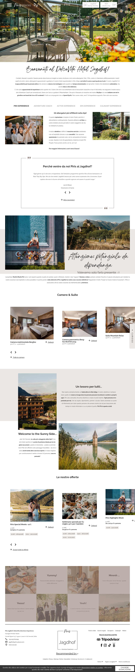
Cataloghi (118, 630)
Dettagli (49, 342)
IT (125, 4)
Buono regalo (102, 630)
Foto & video (92, 630)
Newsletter (67, 659)
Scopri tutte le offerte (19, 550)
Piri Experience (21, 106)
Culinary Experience (110, 106)
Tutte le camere (17, 357)
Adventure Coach (43, 106)
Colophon (45, 659)
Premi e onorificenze (124, 661)
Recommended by (67, 653)
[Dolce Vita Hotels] (36, 5)
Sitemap (56, 659)
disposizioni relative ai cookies (92, 668)
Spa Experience (87, 106)
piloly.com (89, 659)
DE (122, 4)
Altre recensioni (67, 200)
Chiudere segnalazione (125, 669)
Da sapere (110, 630)
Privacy (51, 659)
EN (128, 4)
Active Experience (66, 106)
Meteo (124, 630)
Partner (61, 659)
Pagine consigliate (111, 661)
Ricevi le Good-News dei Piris (108, 635)
